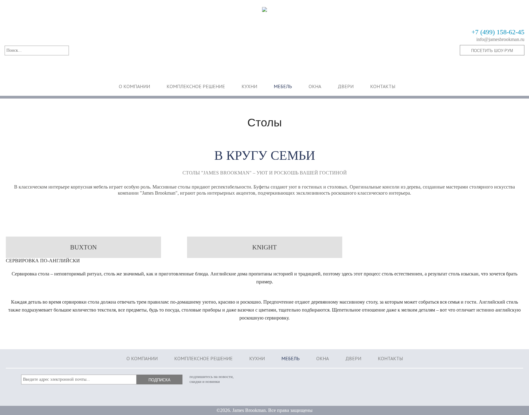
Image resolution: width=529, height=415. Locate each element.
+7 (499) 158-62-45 (497, 32)
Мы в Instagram (483, 380)
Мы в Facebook (502, 380)
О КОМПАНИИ (134, 86)
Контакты (382, 86)
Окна (315, 86)
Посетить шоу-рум (492, 50)
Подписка (159, 380)
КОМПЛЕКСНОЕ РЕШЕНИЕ (196, 86)
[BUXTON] (83, 254)
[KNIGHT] (264, 254)
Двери (346, 86)
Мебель (283, 86)
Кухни (249, 86)
